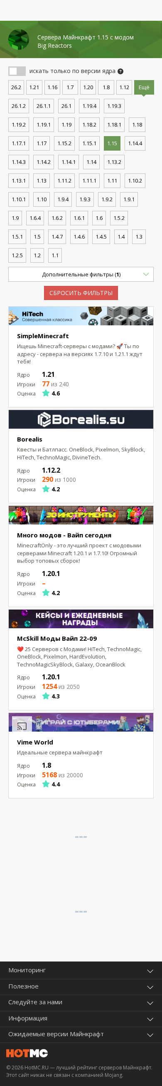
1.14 (91, 162)
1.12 (124, 87)
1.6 (99, 218)
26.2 (16, 87)
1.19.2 (19, 124)
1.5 (37, 236)
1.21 (34, 87)
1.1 (55, 255)
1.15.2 (64, 143)
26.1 (66, 106)
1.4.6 (79, 236)
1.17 (42, 143)
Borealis (29, 439)
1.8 (106, 87)
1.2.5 (17, 255)
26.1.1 (44, 106)
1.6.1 (79, 218)
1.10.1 (19, 199)
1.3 (138, 236)
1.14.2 (44, 162)
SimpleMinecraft (43, 336)
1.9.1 (129, 199)
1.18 (137, 124)
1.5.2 (119, 218)
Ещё (144, 87)
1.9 (15, 218)
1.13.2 (114, 162)
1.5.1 (17, 236)
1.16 (52, 87)
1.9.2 (107, 199)
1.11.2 (64, 180)
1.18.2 (89, 124)
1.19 (66, 124)
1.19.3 (114, 106)
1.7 (70, 87)
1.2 (37, 255)
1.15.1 (89, 143)
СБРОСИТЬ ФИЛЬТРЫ (81, 293)
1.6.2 (57, 218)
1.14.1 (68, 162)
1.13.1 (19, 180)
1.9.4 (63, 199)
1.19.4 (89, 106)
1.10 (42, 199)
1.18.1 (114, 124)
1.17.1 (19, 143)
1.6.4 (35, 218)
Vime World (35, 742)
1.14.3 (19, 162)
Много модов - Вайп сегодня (64, 535)
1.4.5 (101, 236)
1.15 (112, 143)
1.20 (88, 87)
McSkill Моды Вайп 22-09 (57, 638)
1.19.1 (44, 124)
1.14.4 (135, 143)
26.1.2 (19, 106)
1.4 (121, 236)
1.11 (112, 180)
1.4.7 (57, 236)
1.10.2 (135, 180)
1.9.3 (85, 199)
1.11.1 (89, 180)
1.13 (42, 180)
